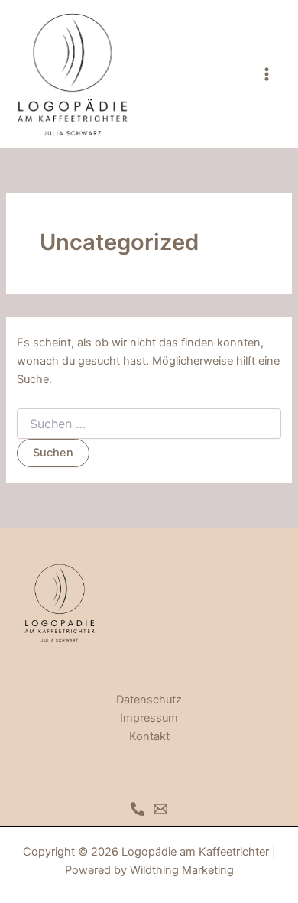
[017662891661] (137, 809)
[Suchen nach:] (148, 423)
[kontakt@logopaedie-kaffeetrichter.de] (160, 809)
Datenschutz (149, 699)
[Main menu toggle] (267, 74)
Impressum (149, 718)
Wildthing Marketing (182, 870)
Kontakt (149, 736)
